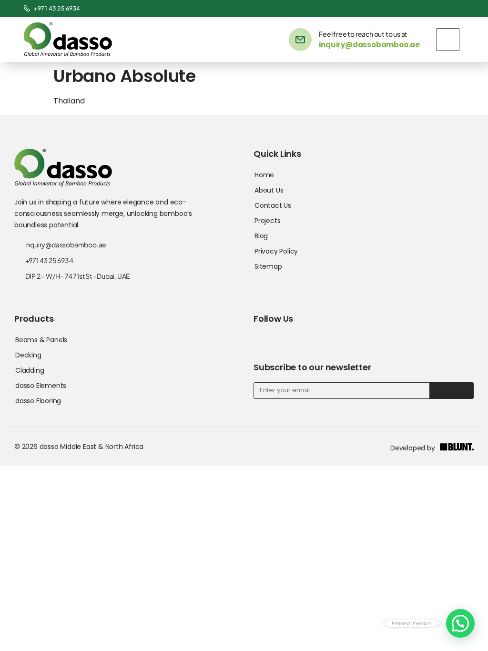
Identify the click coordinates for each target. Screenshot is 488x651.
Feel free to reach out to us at (363, 34)
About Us (268, 190)
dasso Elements (40, 385)
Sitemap (268, 266)
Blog (261, 236)
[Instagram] (455, 8)
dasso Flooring (38, 401)
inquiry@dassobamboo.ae (369, 45)
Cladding (29, 370)
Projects (267, 220)
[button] (460, 623)
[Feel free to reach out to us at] (300, 39)
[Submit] (451, 390)
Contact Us (272, 205)
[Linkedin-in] (439, 8)
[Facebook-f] (423, 8)
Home (264, 175)
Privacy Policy (276, 251)
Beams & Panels (41, 340)
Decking (28, 355)
